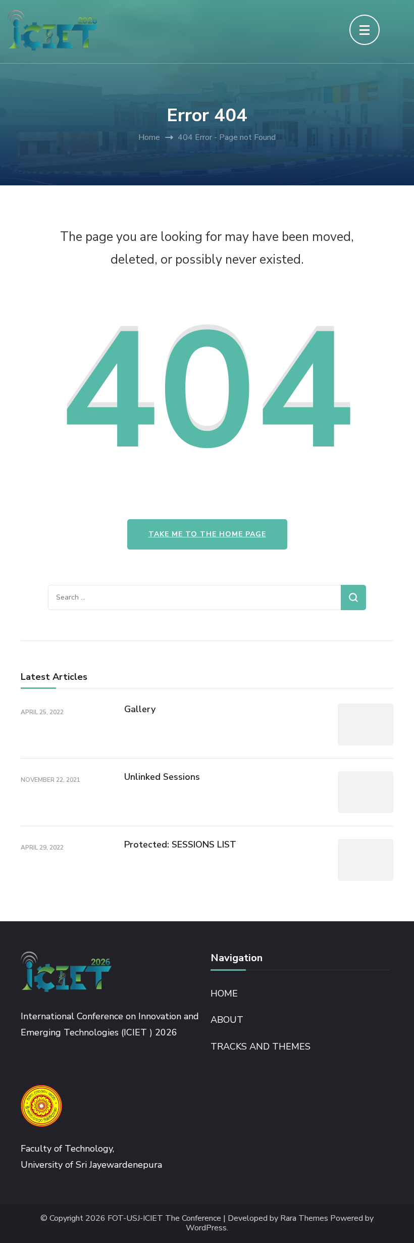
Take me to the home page (207, 534)
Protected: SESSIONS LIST (180, 844)
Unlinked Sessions (162, 777)
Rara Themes (304, 1218)
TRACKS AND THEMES (260, 1046)
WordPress (206, 1228)
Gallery (140, 709)
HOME (224, 993)
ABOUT (227, 1020)
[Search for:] (194, 597)
